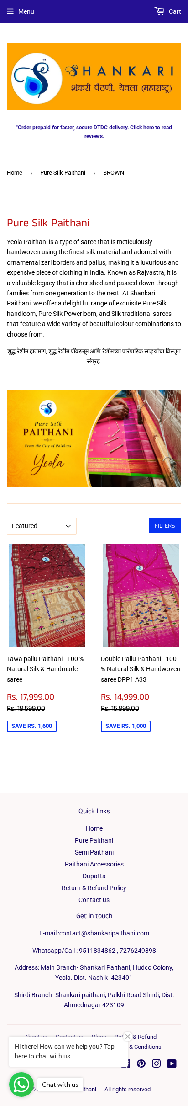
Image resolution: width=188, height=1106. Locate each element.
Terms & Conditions (136, 1046)
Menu (26, 11)
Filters (165, 525)
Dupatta (94, 876)
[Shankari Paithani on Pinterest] (141, 1065)
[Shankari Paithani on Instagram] (156, 1065)
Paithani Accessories (94, 864)
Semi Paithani (94, 852)
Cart (174, 11)
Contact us (94, 899)
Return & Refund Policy (94, 888)
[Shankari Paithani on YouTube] (172, 1065)
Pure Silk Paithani (62, 172)
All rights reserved (127, 1089)
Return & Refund (136, 1036)
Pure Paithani (94, 840)
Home (14, 172)
